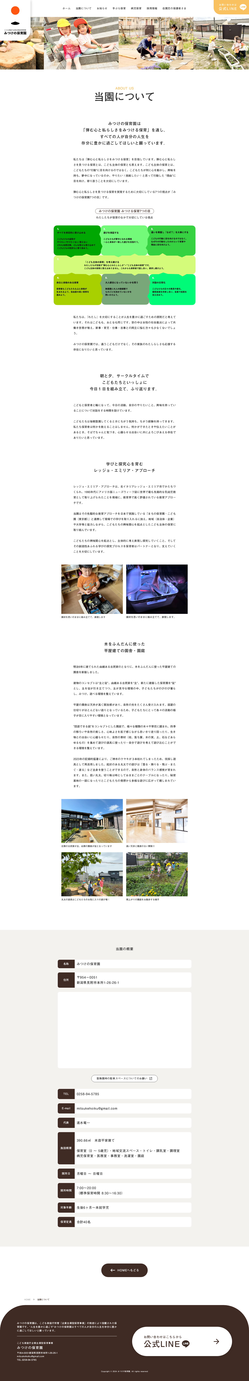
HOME (27, 1299)
